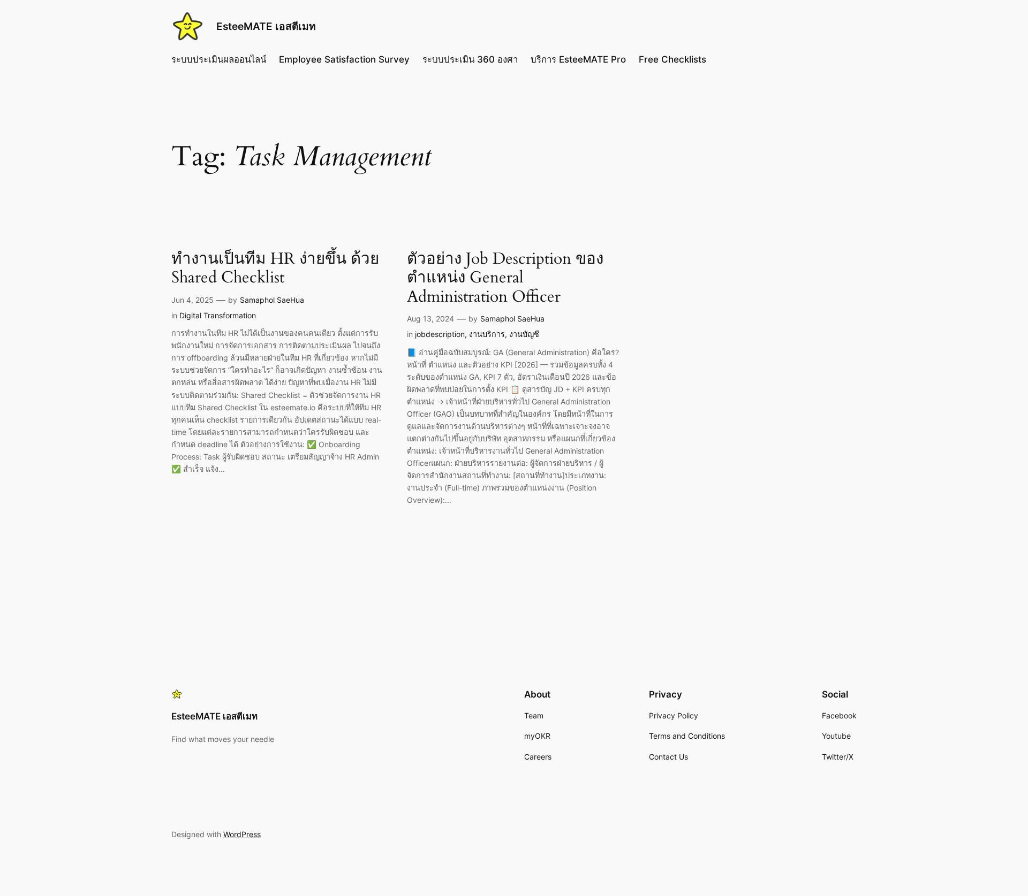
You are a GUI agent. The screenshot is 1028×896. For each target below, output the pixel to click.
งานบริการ (487, 334)
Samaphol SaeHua (272, 299)
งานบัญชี (524, 334)
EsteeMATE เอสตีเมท (266, 26)
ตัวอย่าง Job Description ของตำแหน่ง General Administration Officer (505, 278)
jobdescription (440, 334)
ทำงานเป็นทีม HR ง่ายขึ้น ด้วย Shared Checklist (275, 269)
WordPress (242, 834)
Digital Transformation (217, 315)
